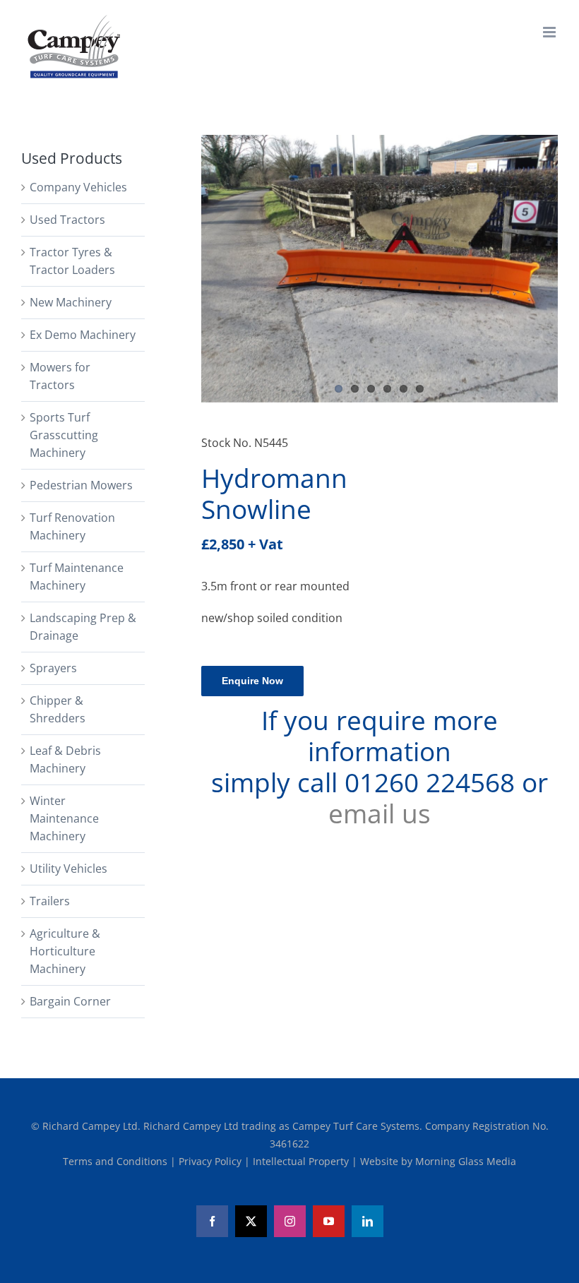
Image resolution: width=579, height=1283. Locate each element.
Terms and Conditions (116, 1161)
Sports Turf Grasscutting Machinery (64, 435)
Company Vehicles (78, 187)
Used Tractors (67, 219)
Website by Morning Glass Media (438, 1161)
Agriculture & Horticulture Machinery (65, 951)
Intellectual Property (302, 1161)
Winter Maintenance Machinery (64, 818)
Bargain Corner (70, 1001)
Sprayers (53, 668)
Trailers (50, 901)
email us (379, 813)
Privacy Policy (211, 1161)
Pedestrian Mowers (81, 485)
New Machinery (71, 302)
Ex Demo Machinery (83, 334)
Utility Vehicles (68, 868)
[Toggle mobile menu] (550, 32)
